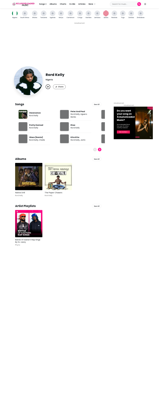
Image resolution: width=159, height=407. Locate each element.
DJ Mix (72, 4)
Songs (42, 4)
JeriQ (82, 140)
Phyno (17, 245)
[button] (145, 4)
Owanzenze (35, 113)
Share (60, 86)
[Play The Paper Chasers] (50, 185)
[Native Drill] (28, 176)
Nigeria (49, 79)
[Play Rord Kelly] (48, 86)
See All (97, 104)
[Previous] (95, 149)
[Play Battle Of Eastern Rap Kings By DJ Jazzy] (20, 232)
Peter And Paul (78, 111)
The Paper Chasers (53, 192)
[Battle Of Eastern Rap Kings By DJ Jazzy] (28, 223)
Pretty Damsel (36, 125)
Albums (53, 4)
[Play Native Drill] (20, 185)
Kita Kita (75, 137)
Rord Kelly (33, 115)
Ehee (73, 125)
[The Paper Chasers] (58, 176)
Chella (42, 140)
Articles (81, 4)
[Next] (99, 149)
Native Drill (20, 192)
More (91, 4)
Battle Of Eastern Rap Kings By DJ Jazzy (27, 240)
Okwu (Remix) (36, 137)
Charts (63, 4)
